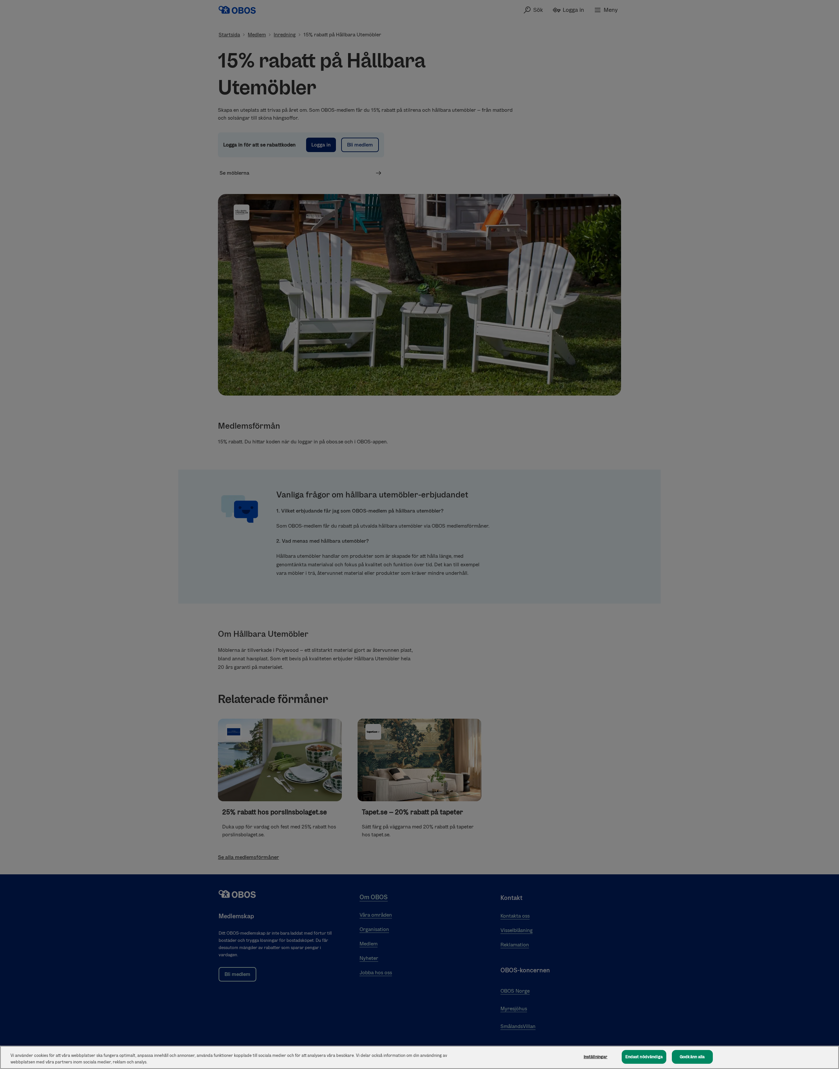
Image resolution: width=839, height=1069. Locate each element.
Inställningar (596, 1056)
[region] (419, 1057)
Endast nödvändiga (644, 1056)
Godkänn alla (692, 1056)
